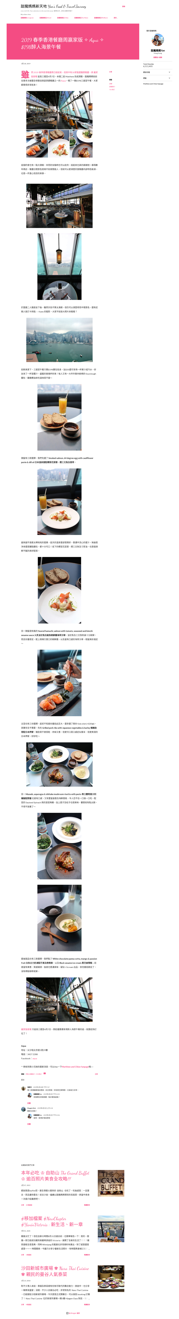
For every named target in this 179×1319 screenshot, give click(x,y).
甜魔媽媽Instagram (27, 18)
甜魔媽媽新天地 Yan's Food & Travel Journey (53, 6)
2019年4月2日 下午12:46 (51, 1115)
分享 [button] (110, 72)
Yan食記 (111, 89)
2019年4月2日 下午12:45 (51, 1094)
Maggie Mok (31, 1108)
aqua (35, 1058)
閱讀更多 (87, 1205)
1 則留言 (28, 1255)
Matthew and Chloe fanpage (75, 1066)
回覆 (29, 1103)
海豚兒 (29, 1087)
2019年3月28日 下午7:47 (41, 1087)
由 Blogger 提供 (74, 1313)
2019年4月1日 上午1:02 (45, 1108)
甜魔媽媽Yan (38, 1094)
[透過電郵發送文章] (44, 1074)
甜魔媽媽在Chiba (62, 18)
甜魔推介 (112, 86)
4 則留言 (28, 1304)
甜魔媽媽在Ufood (45, 18)
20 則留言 (29, 1205)
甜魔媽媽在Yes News (81, 18)
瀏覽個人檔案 (157, 57)
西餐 (110, 84)
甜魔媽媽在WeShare (101, 18)
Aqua (63, 80)
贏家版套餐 (26, 1029)
